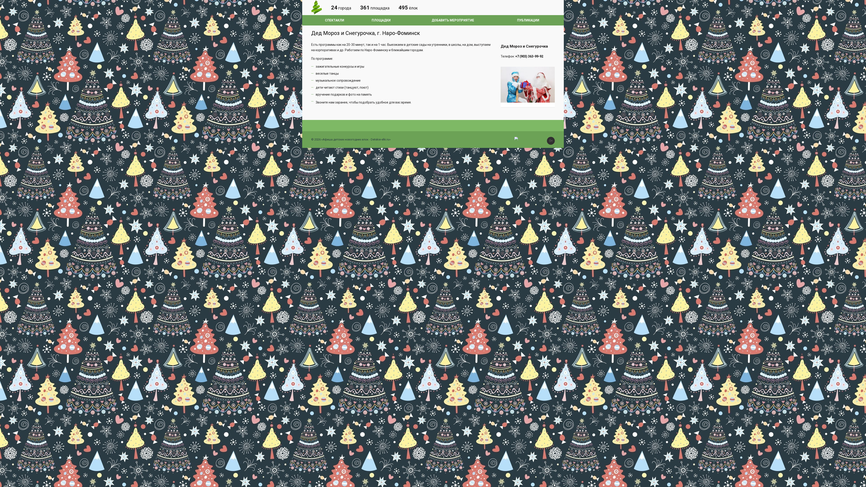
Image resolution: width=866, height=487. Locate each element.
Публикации (528, 20)
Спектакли (334, 20)
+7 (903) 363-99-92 (529, 56)
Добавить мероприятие (453, 20)
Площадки (381, 20)
